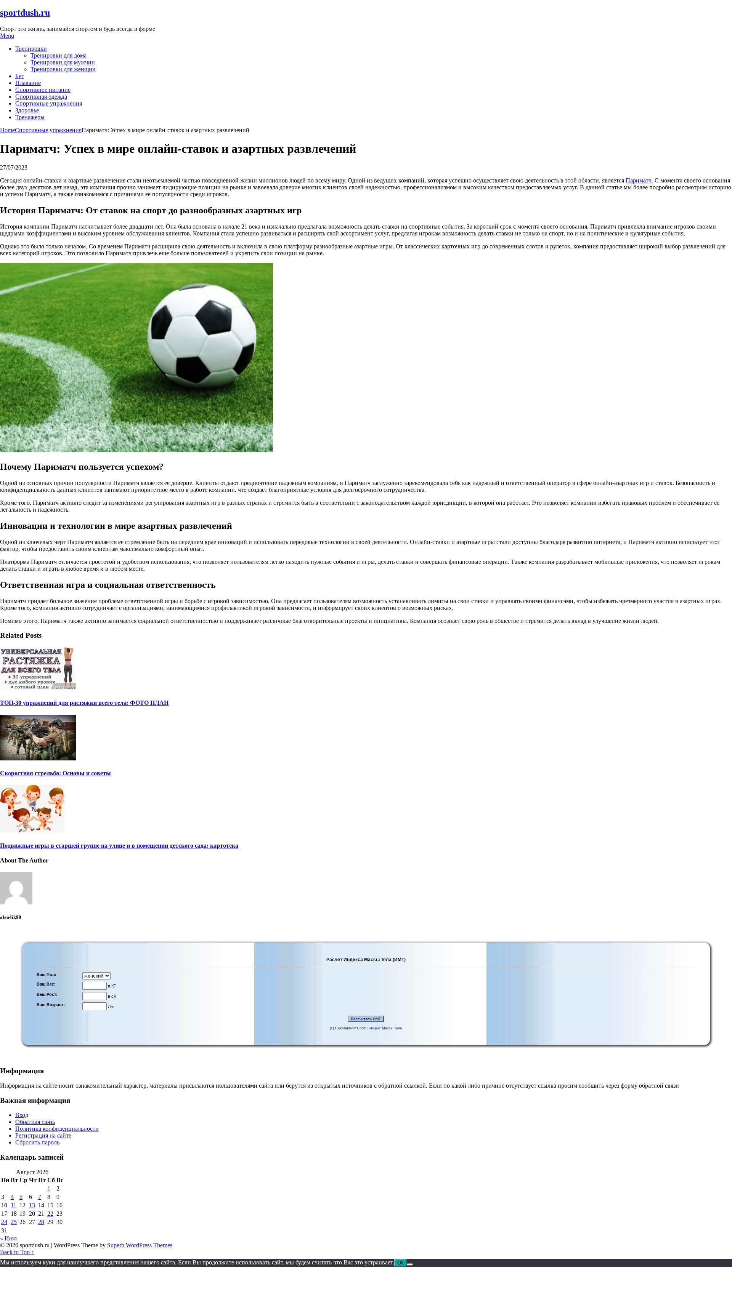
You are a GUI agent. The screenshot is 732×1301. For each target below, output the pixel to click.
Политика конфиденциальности (57, 1128)
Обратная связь (35, 1122)
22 (50, 1213)
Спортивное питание (43, 89)
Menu (7, 35)
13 (32, 1205)
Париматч (639, 180)
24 (4, 1222)
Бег (19, 76)
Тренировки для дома (58, 55)
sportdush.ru (25, 13)
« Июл (8, 1238)
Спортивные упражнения (48, 103)
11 (13, 1205)
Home (7, 130)
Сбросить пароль (37, 1142)
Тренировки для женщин (63, 69)
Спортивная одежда (41, 96)
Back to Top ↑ (17, 1252)
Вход (21, 1115)
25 (14, 1222)
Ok (400, 1263)
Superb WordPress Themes (139, 1245)
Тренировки (31, 48)
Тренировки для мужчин (62, 62)
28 (41, 1222)
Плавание (28, 83)
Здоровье (27, 110)
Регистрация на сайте (43, 1135)
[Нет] (410, 1264)
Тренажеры (30, 117)
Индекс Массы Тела (385, 1028)
